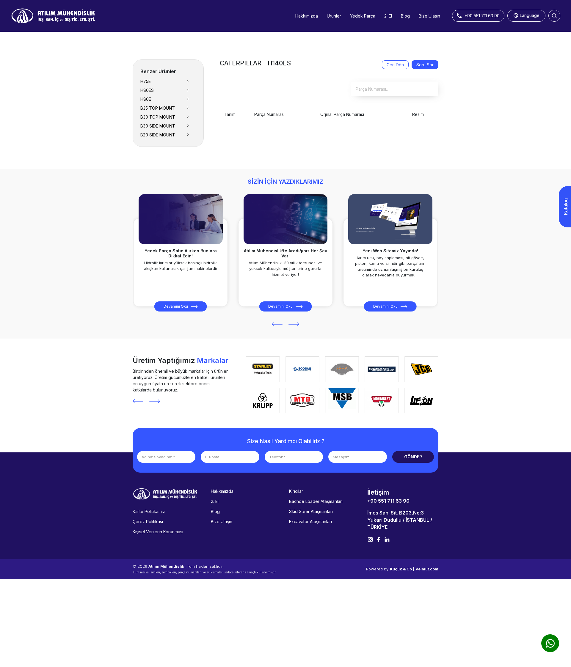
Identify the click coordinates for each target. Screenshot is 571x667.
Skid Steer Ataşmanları (311, 511)
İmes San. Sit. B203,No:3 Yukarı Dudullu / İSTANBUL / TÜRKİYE (399, 520)
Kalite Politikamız (149, 511)
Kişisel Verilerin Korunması (158, 531)
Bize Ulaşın (429, 15)
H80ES (147, 90)
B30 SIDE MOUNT (157, 125)
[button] (277, 324)
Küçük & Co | (402, 569)
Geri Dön (395, 64)
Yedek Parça (362, 15)
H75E (145, 81)
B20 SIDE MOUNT (157, 134)
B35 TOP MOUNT (157, 108)
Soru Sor (425, 64)
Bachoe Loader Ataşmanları (316, 501)
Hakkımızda (306, 15)
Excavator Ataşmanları (310, 521)
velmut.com (427, 569)
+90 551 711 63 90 (388, 501)
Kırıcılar (296, 491)
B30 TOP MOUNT (157, 116)
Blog (405, 15)
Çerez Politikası (148, 521)
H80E (145, 99)
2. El (388, 15)
